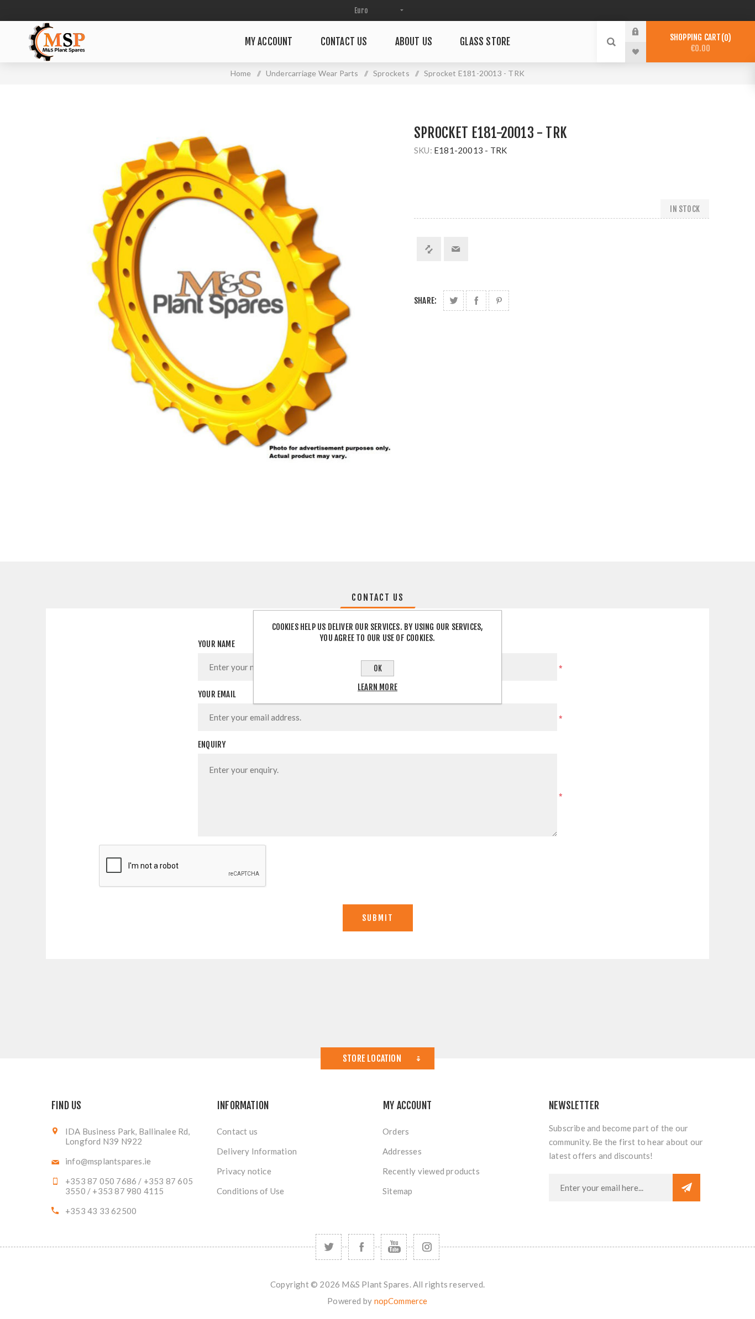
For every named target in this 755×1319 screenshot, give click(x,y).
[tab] (377, 597)
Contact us (237, 1131)
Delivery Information (257, 1151)
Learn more (377, 687)
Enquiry (212, 744)
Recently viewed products (431, 1171)
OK (378, 668)
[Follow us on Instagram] (426, 1247)
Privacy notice (244, 1171)
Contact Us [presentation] (378, 597)
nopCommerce (401, 1301)
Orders (395, 1131)
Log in (644, 31)
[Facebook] (361, 1247)
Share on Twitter (453, 300)
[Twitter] (329, 1247)
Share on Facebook (476, 300)
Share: (425, 300)
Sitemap (397, 1191)
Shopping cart (699, 43)
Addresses (402, 1151)
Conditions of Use (250, 1191)
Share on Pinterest (499, 300)
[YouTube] (394, 1247)
